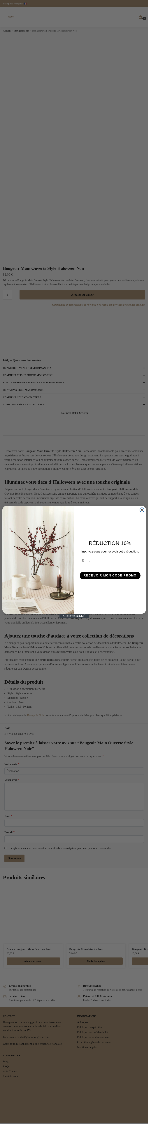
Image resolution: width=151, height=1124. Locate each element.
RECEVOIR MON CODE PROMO (110, 575)
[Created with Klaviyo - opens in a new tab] (74, 616)
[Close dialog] (142, 510)
